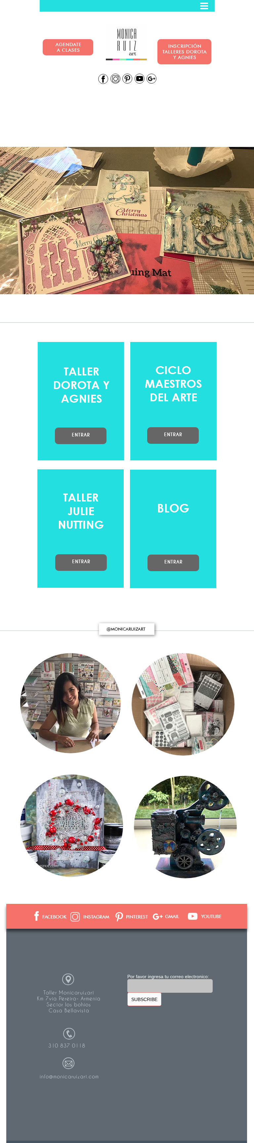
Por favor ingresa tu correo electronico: (168, 976)
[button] (127, 6)
